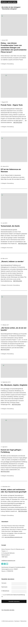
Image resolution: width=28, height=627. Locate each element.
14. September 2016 (5, 382)
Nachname (4, 587)
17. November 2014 (5, 486)
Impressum (17, 621)
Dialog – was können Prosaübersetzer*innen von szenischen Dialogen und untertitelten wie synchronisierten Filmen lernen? (14, 47)
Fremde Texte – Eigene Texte (12, 105)
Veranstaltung (10, 64)
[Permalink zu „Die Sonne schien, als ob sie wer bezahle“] (14, 297)
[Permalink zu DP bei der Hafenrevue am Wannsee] (14, 138)
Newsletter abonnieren (14, 601)
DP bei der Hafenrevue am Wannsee (11, 170)
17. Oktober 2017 (5, 325)
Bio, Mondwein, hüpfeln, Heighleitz (14, 385)
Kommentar (10, 247)
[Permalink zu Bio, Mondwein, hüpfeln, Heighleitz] (14, 365)
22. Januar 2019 (5, 166)
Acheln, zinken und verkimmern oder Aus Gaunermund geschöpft (13, 490)
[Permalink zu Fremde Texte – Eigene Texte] (14, 75)
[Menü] (25, 2)
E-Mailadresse (5, 591)
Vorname (3, 583)
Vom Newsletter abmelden (7, 610)
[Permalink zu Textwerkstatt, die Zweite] (14, 195)
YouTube (7, 564)
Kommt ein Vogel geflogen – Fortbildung (11, 451)
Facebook (2, 564)
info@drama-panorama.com (8, 560)
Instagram (5, 564)
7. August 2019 (4, 102)
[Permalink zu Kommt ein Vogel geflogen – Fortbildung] (14, 420)
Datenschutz (23, 621)
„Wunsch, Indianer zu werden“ (12, 261)
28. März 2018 (4, 258)
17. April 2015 (4, 447)
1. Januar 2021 (4, 40)
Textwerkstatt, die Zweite (10, 226)
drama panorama (9, 2)
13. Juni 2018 (4, 223)
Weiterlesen (17, 122)
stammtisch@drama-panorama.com (13, 537)
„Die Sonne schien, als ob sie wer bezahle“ (14, 329)
